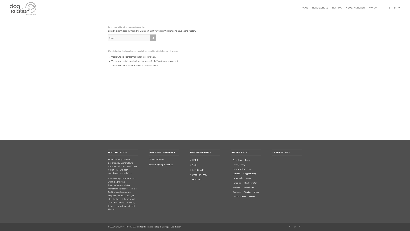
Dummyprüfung (239, 165)
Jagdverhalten (248, 187)
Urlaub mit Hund (239, 196)
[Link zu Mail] (399, 7)
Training (247, 192)
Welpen (252, 196)
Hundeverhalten (250, 183)
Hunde (248, 178)
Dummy (248, 160)
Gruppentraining (249, 174)
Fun (249, 169)
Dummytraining (239, 169)
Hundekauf (237, 183)
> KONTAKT (196, 180)
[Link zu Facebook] (389, 7)
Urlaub (256, 192)
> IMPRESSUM (197, 170)
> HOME (194, 160)
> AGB (193, 165)
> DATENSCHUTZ (198, 175)
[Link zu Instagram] (394, 7)
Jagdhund (236, 187)
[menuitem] (305, 8)
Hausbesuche (238, 178)
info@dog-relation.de (163, 165)
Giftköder (236, 174)
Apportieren (237, 160)
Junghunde (237, 192)
